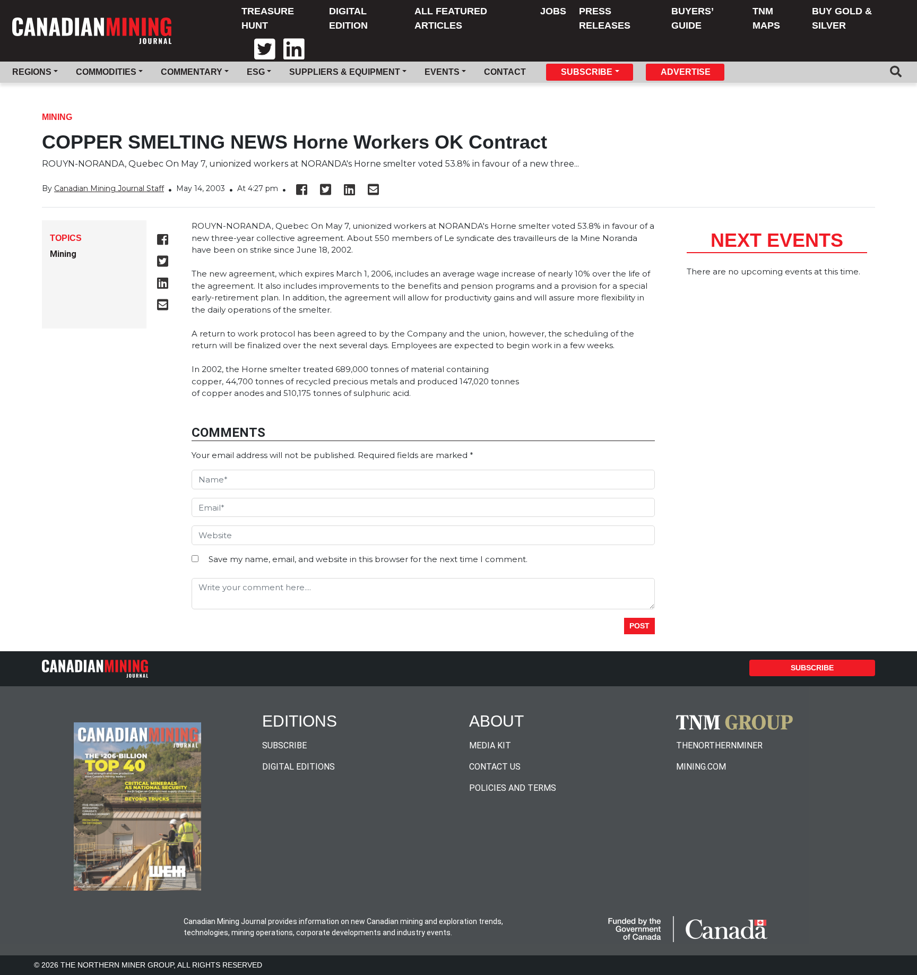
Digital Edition (348, 18)
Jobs (553, 11)
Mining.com (701, 767)
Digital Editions (298, 767)
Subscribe (812, 667)
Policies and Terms (512, 788)
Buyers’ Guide (692, 18)
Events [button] (442, 71)
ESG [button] (256, 71)
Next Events (777, 240)
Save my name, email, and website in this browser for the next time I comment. (368, 559)
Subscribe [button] (586, 71)
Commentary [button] (191, 71)
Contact (505, 71)
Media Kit (490, 745)
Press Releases (604, 18)
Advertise (686, 71)
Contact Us (495, 767)
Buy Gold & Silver (842, 18)
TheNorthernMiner (719, 745)
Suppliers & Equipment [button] (344, 71)
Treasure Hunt (267, 18)
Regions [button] (31, 71)
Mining (57, 117)
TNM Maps (766, 18)
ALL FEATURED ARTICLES (450, 18)
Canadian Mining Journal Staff (109, 188)
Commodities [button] (106, 71)
